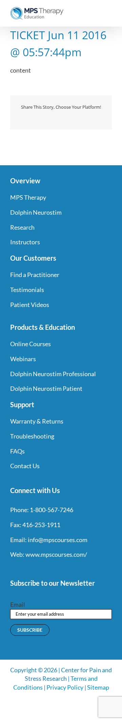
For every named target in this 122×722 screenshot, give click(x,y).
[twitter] (25, 568)
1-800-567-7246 (51, 509)
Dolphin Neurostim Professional (53, 374)
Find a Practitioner (34, 274)
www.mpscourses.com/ (56, 554)
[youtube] (49, 568)
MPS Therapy (28, 197)
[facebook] (13, 568)
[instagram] (37, 568)
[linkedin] (61, 568)
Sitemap (98, 687)
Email (17, 604)
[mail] (74, 568)
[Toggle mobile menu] (109, 10)
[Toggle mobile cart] (97, 10)
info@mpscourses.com (57, 539)
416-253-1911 (41, 524)
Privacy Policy (64, 687)
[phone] (86, 568)
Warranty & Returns (36, 421)
